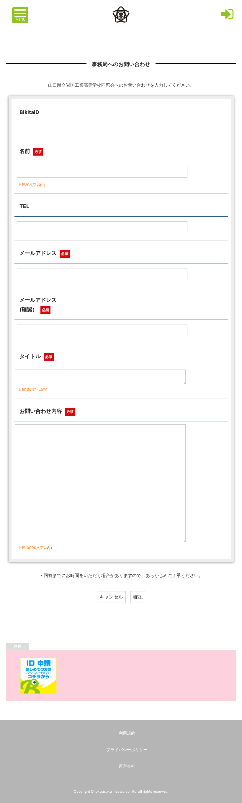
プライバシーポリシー (127, 749)
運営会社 (127, 766)
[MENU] (21, 10)
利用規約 (127, 733)
